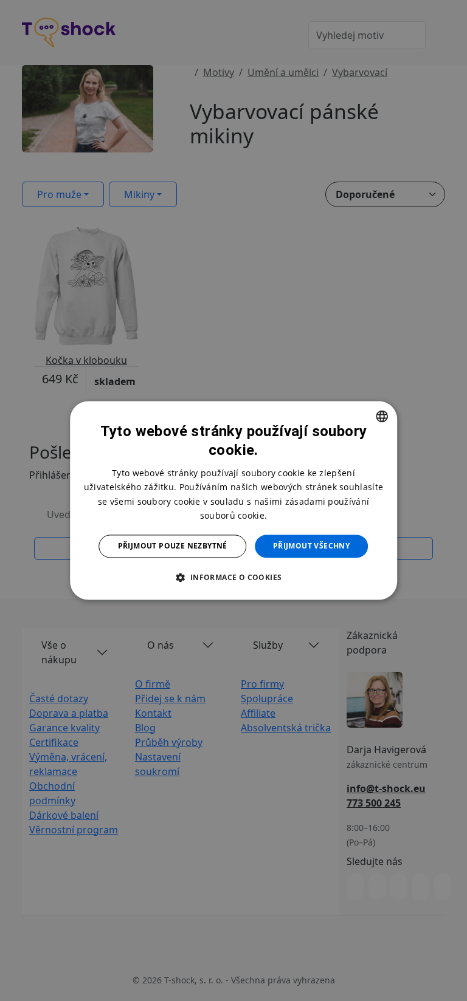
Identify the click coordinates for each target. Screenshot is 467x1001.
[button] (233, 577)
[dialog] (233, 500)
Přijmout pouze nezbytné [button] (172, 546)
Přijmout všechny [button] (311, 546)
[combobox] (382, 416)
